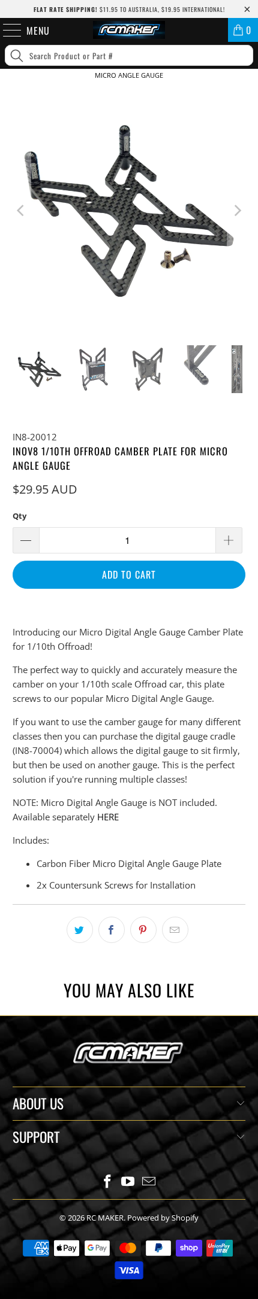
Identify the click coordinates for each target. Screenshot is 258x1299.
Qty (19, 515)
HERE (108, 817)
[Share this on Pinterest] (143, 930)
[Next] (236, 211)
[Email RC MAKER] (149, 1182)
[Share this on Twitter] (80, 930)
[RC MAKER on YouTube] (128, 1182)
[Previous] (21, 211)
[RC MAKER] (129, 30)
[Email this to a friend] (175, 930)
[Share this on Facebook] (111, 930)
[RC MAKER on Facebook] (107, 1182)
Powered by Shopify (163, 1217)
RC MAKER (105, 1217)
